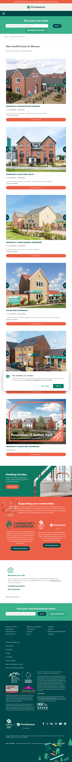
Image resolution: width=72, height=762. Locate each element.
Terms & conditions (11, 661)
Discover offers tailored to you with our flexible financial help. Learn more (36, 2)
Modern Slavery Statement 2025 (56, 632)
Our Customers (31, 629)
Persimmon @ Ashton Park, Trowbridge (22, 446)
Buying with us (10, 629)
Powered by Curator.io (12, 597)
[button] (10, 81)
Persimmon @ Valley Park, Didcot (20, 174)
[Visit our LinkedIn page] (51, 724)
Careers (29, 634)
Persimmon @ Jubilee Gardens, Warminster (24, 242)
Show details (45, 386)
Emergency (51, 634)
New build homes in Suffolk (40, 743)
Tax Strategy (9, 657)
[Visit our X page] (47, 724)
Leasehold (50, 627)
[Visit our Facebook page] (43, 724)
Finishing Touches (11, 632)
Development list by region (36, 30)
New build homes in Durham (57, 743)
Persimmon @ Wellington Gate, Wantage (23, 106)
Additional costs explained (34, 627)
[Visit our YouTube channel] (60, 724)
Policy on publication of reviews (14, 664)
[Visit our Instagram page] (56, 724)
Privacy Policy (9, 646)
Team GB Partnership (52, 545)
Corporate (29, 632)
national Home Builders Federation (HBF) (47, 698)
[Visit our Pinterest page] (65, 724)
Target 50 (50, 629)
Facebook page (55, 581)
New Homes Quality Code (13, 642)
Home (6, 37)
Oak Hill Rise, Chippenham (17, 310)
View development (36, 120)
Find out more (12, 487)
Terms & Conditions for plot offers (15, 668)
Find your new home (11, 627)
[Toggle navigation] (3, 13)
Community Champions (20, 548)
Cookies (8, 653)
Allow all (58, 386)
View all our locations (57, 614)
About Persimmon (10, 634)
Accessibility (9, 650)
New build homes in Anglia (24, 743)
